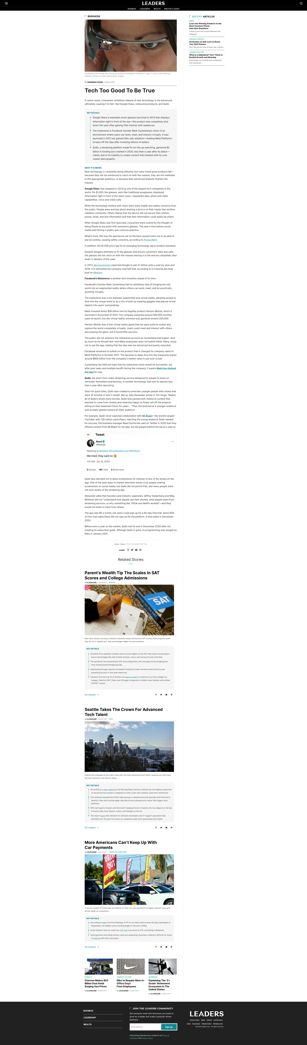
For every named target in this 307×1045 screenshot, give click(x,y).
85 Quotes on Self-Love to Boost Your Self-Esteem (204, 43)
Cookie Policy (218, 1020)
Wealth (157, 9)
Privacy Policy (147, 1038)
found (102, 816)
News (123, 544)
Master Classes (171, 9)
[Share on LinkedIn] (140, 550)
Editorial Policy (207, 1023)
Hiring (191, 21)
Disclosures (196, 1023)
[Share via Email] (136, 550)
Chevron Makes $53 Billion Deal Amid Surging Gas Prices (96, 983)
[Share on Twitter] (132, 550)
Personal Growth (196, 39)
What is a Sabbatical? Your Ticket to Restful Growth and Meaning (206, 56)
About (203, 1020)
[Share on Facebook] (128, 550)
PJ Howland (92, 582)
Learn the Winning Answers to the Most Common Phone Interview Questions (205, 26)
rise (125, 930)
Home (116, 544)
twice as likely (131, 677)
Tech (111, 719)
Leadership (145, 9)
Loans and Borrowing (118, 852)
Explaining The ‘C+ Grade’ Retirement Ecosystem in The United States (159, 985)
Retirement (153, 977)
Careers (209, 1020)
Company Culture (124, 977)
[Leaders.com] (153, 3)
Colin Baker (91, 852)
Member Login (218, 1023)
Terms (189, 1023)
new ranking (109, 789)
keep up (96, 938)
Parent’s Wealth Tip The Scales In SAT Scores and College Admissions (122, 575)
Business (132, 9)
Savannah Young (95, 82)
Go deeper (90, 694)
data (104, 922)
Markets (88, 977)
